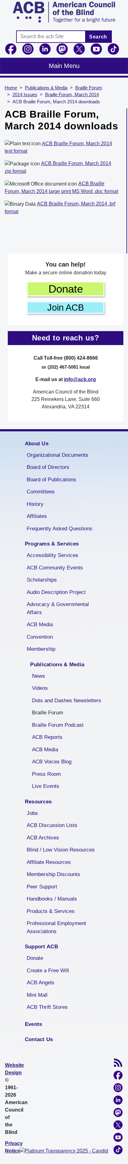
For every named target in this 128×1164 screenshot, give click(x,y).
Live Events (45, 786)
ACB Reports (47, 737)
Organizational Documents (57, 455)
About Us (36, 444)
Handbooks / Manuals (52, 899)
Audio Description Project (56, 592)
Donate (65, 289)
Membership (41, 649)
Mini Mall (37, 995)
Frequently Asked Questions (59, 529)
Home (11, 87)
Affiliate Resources (49, 862)
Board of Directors (48, 467)
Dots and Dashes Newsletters (66, 700)
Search (98, 36)
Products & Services (51, 911)
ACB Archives (43, 838)
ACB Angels (40, 983)
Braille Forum (88, 87)
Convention (40, 637)
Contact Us (39, 1039)
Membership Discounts (53, 874)
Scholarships (42, 580)
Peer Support (42, 887)
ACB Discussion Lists (52, 825)
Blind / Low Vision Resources (61, 850)
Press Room (46, 774)
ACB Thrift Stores (47, 1007)
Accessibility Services (52, 555)
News (38, 676)
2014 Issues (24, 94)
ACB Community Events (55, 568)
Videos (40, 688)
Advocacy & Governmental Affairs (58, 608)
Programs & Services (52, 544)
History (35, 504)
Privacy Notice (14, 1147)
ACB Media (40, 624)
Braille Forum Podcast (58, 725)
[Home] (64, 12)
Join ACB (65, 307)
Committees (41, 492)
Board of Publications (51, 480)
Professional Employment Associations (56, 927)
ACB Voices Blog (51, 762)
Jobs (32, 813)
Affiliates (37, 516)
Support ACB (41, 947)
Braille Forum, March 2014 (72, 94)
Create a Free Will (48, 970)
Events (33, 1024)
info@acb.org (80, 379)
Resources (38, 802)
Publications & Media (46, 87)
